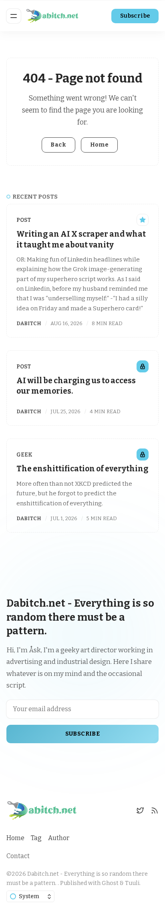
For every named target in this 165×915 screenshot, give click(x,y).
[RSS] (155, 810)
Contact (18, 856)
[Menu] (13, 16)
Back (58, 144)
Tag (36, 838)
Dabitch (28, 323)
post (23, 220)
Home (99, 144)
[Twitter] (140, 810)
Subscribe (135, 15)
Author (58, 838)
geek (24, 454)
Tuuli (132, 883)
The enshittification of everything (82, 468)
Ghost (110, 883)
